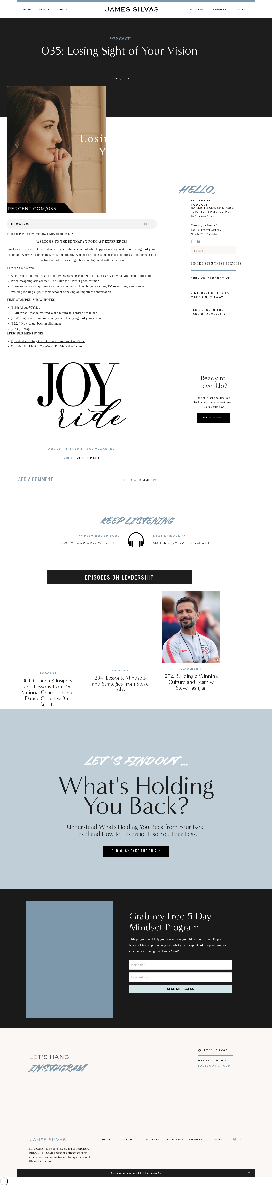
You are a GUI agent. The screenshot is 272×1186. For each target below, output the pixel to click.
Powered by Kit (119, 552)
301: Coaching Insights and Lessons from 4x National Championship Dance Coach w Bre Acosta (47, 692)
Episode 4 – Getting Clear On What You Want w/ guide (48, 341)
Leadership (191, 669)
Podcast (119, 38)
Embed (69, 233)
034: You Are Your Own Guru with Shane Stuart (96, 543)
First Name (97, 497)
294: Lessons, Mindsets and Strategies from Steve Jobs (120, 684)
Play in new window (32, 233)
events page (87, 458)
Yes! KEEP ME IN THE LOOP (119, 530)
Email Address (99, 512)
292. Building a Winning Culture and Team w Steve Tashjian (191, 682)
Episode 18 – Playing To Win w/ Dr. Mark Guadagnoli (47, 346)
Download (56, 233)
